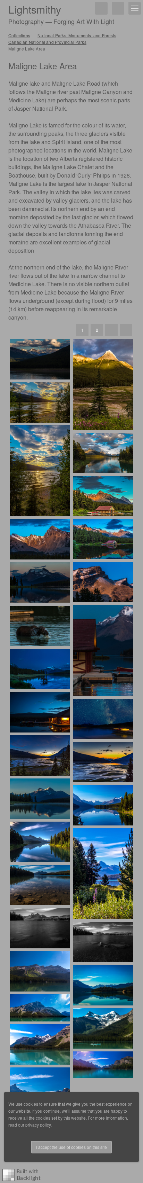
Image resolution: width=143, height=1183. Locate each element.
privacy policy (38, 1125)
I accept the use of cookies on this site (71, 1147)
